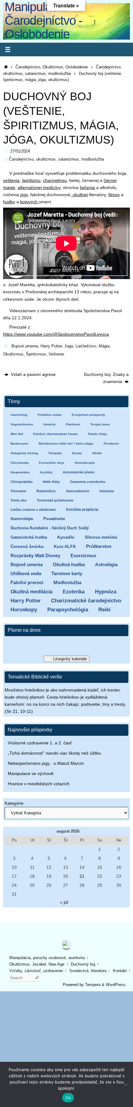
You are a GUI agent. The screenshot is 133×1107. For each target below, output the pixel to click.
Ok (68, 1097)
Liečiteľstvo (85, 346)
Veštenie (56, 354)
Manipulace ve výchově (31, 773)
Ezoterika (74, 591)
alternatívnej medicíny (39, 187)
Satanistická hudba (29, 537)
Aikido (97, 453)
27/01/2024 (20, 151)
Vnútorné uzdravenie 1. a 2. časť (40, 742)
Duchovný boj (83, 964)
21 (81, 876)
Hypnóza (105, 592)
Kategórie (14, 803)
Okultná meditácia (32, 591)
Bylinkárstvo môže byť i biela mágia (66, 443)
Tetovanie (18, 491)
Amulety (49, 424)
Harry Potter (51, 346)
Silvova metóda (101, 537)
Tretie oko (19, 500)
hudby (9, 201)
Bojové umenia (24, 346)
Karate (77, 453)
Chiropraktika (21, 482)
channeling (19, 414)
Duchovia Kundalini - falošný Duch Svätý (50, 528)
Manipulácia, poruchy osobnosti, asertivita (47, 957)
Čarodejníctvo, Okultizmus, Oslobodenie (51, 67)
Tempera (93, 984)
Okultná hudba (69, 564)
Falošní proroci (27, 582)
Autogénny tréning (24, 453)
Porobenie (111, 443)
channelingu (55, 180)
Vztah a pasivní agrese (33, 374)
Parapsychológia (67, 610)
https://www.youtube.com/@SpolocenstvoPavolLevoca (56, 334)
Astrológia (106, 564)
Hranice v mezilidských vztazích (39, 783)
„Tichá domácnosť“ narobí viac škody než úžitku (54, 753)
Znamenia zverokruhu (87, 482)
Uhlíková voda (26, 573)
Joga (68, 346)
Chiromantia (20, 462)
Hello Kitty (51, 482)
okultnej (79, 194)
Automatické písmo (79, 472)
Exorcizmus (83, 555)
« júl (64, 902)
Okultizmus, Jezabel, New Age (36, 964)
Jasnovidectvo (77, 491)
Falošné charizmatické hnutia (55, 434)
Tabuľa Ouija (97, 434)
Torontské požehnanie (55, 500)
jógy (23, 194)
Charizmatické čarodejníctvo (86, 601)
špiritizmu (31, 180)
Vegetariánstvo (22, 424)
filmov (114, 194)
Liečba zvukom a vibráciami (33, 509)
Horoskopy (24, 610)
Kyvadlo (66, 537)
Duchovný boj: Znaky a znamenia (106, 378)
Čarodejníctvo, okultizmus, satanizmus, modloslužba (56, 159)
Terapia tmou (100, 424)
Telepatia (55, 453)
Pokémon (73, 424)
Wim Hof (17, 434)
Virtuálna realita (49, 414)
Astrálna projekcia (82, 509)
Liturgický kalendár (70, 659)
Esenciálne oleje (51, 462)
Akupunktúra (20, 472)
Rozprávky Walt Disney (35, 555)
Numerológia (22, 519)
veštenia (11, 180)
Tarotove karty (66, 573)
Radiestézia (45, 491)
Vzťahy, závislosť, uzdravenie (36, 970)
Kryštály (46, 472)
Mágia (104, 346)
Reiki (104, 610)
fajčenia (87, 187)
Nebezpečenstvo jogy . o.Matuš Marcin (46, 763)
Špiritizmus (36, 354)
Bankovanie (19, 443)
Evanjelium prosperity (88, 414)
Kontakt (120, 970)
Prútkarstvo (98, 546)
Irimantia (107, 491)
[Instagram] (66, 945)
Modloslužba (67, 582)
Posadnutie (54, 518)
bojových (29, 201)
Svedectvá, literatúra (87, 970)
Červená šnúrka (27, 546)
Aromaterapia (85, 462)
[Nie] (125, 1084)
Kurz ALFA (65, 546)
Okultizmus (13, 354)
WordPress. (116, 984)
